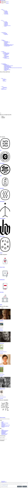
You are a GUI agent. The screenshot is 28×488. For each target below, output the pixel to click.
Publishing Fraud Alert (4, 434)
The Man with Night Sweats (3, 351)
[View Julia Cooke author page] (5, 364)
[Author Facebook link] (5, 95)
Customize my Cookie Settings (4, 486)
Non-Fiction (2, 292)
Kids (2, 20)
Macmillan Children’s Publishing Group (9, 44)
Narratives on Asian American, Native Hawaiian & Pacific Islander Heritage (13, 67)
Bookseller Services (3, 431)
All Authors (5, 33)
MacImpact (5, 70)
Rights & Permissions (3, 89)
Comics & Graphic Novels (7, 25)
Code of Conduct (3, 424)
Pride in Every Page (6, 68)
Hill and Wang (2, 236)
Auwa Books (2, 188)
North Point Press (2, 218)
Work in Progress (2, 417)
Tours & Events (5, 87)
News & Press (3, 425)
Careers (2, 422)
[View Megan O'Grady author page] (5, 387)
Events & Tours (6, 34)
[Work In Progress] (5, 411)
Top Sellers (5, 10)
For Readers (2, 51)
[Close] (27, 484)
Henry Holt (5, 43)
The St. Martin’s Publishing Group (8, 45)
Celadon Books (6, 41)
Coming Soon (6, 12)
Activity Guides (6, 24)
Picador (1, 252)
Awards (4, 80)
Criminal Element (6, 54)
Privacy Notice (3, 481)
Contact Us (2, 423)
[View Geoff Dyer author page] (5, 319)
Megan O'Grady (2, 388)
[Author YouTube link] (5, 474)
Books (2, 9)
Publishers (4, 40)
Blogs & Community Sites (6, 53)
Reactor (5, 55)
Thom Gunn (2, 343)
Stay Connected (5, 57)
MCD (1, 175)
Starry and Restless (2, 374)
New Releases (6, 11)
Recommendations (3, 63)
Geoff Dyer (1, 320)
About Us (2, 88)
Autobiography (2, 279)
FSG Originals (2, 163)
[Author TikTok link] (5, 446)
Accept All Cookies (19, 486)
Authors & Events (3, 32)
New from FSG (5, 79)
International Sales (3, 432)
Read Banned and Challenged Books (8, 65)
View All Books (6, 13)
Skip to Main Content (2, 0)
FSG (0, 150)
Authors (2, 86)
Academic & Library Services (4, 430)
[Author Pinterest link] (5, 468)
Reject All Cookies (25, 486)
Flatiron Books (6, 42)
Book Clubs (4, 52)
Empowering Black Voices (7, 66)
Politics (1, 304)
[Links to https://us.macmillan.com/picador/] (5, 251)
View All (5, 26)
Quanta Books (2, 201)
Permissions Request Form (4, 433)
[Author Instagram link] (5, 106)
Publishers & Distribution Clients (5, 426)
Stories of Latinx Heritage (7, 69)
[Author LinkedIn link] (5, 457)
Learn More (1, 330)
